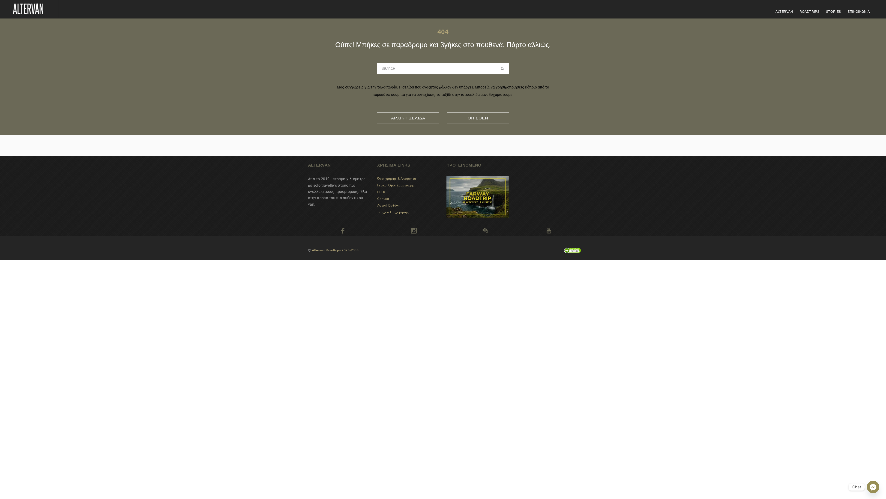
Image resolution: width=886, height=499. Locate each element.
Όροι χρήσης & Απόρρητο (396, 178)
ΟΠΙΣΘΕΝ (478, 118)
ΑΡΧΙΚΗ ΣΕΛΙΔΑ (408, 118)
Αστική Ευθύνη (388, 205)
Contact (383, 199)
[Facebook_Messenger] (873, 487)
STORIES (833, 11)
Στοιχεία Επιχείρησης (393, 212)
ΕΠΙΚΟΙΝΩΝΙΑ (858, 11)
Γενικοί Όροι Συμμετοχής (395, 185)
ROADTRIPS (809, 11)
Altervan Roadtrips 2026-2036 (335, 250)
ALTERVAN (784, 11)
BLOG (381, 192)
